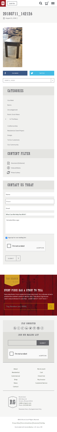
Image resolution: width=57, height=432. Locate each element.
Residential (15, 372)
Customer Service (41, 383)
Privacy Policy (16, 423)
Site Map (42, 423)
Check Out (41, 376)
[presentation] (25, 246)
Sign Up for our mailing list (17, 237)
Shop (15, 379)
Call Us (12, 3)
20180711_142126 (10, 80)
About (16, 369)
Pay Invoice (41, 379)
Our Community (13, 145)
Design (9, 135)
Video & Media (16, 168)
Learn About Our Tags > (38, 299)
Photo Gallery (15, 173)
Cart (47, 3)
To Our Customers (13, 140)
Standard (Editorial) (18, 163)
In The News (14, 119)
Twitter (30, 328)
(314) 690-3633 (27, 405)
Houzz (14, 328)
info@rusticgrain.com (25, 403)
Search (41, 3)
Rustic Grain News (13, 114)
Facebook (42, 328)
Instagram (38, 328)
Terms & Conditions (26, 423)
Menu (53, 3)
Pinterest (34, 328)
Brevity (31, 427)
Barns (9, 105)
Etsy (18, 328)
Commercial (15, 376)
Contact (15, 387)
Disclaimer (36, 423)
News (15, 383)
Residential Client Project (15, 131)
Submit (11, 258)
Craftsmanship (12, 126)
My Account (41, 369)
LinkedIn (26, 328)
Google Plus (22, 328)
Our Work (10, 100)
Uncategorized (12, 110)
